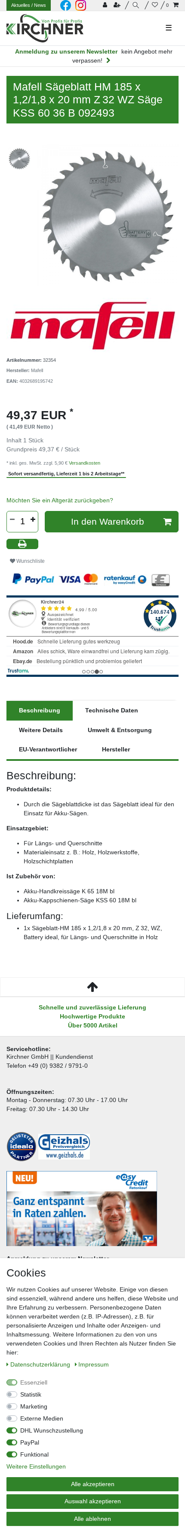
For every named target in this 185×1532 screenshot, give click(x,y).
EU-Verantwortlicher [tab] (48, 749)
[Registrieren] (118, 5)
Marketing (33, 1406)
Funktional (34, 1454)
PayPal (29, 1442)
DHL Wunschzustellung (51, 1430)
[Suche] (137, 5)
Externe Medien (41, 1418)
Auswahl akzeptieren (93, 1501)
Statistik (30, 1394)
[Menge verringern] (12, 520)
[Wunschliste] (155, 5)
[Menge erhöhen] (33, 520)
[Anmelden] (106, 5)
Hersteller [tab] (116, 749)
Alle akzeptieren (92, 1484)
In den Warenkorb (107, 521)
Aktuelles (28, 5)
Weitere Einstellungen (36, 1466)
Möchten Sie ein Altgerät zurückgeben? (59, 500)
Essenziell (33, 1382)
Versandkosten (84, 463)
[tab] (39, 710)
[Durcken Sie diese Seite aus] (22, 544)
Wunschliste (30, 561)
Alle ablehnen (92, 1518)
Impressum (93, 1364)
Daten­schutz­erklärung (41, 1364)
